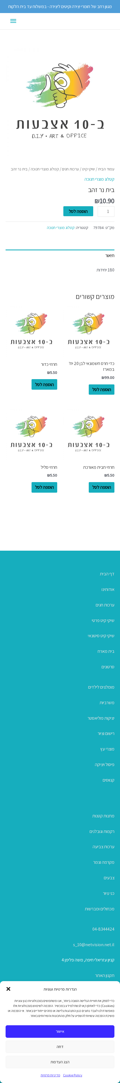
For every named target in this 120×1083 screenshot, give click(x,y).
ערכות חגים (70, 169)
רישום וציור (106, 733)
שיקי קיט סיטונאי (101, 636)
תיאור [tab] (109, 255)
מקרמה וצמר (103, 862)
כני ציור (108, 893)
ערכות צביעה (103, 846)
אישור (60, 1031)
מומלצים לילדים (101, 687)
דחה (60, 1046)
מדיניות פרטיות (50, 1075)
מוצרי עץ (107, 749)
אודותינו (108, 589)
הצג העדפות (60, 1061)
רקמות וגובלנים (102, 831)
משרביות (107, 702)
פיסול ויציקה (104, 764)
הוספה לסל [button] (101, 389)
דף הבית (107, 574)
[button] (8, 989)
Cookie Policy (72, 1075)
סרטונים (108, 667)
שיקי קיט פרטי (103, 620)
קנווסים (108, 780)
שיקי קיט (88, 169)
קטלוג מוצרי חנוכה (45, 169)
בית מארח (106, 651)
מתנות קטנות (103, 816)
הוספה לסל (78, 211)
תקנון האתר (104, 975)
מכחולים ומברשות (99, 909)
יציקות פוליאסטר (101, 718)
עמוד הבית (106, 169)
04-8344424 (103, 929)
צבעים (109, 878)
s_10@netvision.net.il (93, 944)
